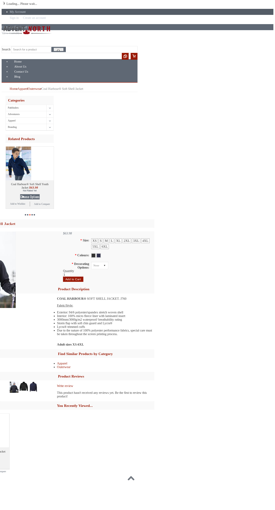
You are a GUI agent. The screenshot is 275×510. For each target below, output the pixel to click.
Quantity (68, 271)
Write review (65, 386)
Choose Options (29, 196)
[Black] (93, 255)
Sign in (14, 17)
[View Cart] (134, 56)
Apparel (23, 88)
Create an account (34, 17)
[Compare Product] (125, 56)
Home (14, 88)
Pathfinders (13, 107)
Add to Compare (42, 204)
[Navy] (98, 255)
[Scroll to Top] (132, 479)
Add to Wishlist (17, 203)
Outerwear (34, 88)
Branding (12, 127)
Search (6, 49)
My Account (18, 11)
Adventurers (14, 114)
